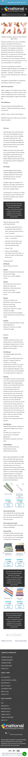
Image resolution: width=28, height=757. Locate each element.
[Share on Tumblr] (20, 635)
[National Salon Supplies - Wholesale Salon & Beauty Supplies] (14, 9)
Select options (8, 505)
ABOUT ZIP (4, 720)
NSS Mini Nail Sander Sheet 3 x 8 (20, 555)
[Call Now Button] (24, 754)
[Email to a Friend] (15, 635)
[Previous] (3, 555)
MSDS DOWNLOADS (6, 665)
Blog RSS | (20, 753)
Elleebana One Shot (6, 641)
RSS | (15, 753)
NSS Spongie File (8, 598)
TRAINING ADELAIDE (6, 657)
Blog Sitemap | (10, 753)
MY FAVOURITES (5, 677)
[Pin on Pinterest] (18, 635)
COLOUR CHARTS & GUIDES (8, 680)
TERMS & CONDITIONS (7, 717)
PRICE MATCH (5, 706)
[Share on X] (12, 635)
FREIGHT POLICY (5, 714)
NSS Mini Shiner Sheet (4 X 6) (8, 554)
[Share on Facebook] (10, 635)
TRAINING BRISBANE (7, 660)
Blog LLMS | (5, 755)
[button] (2, 9)
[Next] (24, 555)
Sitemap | (4, 753)
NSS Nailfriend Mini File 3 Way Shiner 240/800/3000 (19, 496)
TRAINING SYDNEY (6, 663)
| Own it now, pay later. (16, 734)
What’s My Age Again (21, 641)
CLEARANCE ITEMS (6, 688)
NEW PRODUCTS (5, 683)
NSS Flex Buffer (8, 494)
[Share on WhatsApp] (7, 635)
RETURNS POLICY (6, 708)
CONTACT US (5, 694)
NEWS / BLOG (5, 691)
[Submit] (25, 14)
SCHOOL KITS (5, 668)
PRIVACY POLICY (5, 711)
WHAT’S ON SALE (6, 686)
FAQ (2, 703)
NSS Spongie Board (20, 599)
